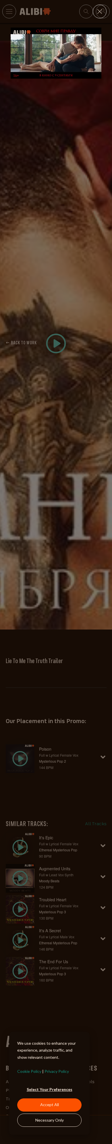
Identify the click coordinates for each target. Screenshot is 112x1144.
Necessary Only (49, 1120)
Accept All (49, 1104)
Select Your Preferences (49, 1089)
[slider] (56, 74)
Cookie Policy (29, 1071)
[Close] (100, 11)
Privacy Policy (57, 1071)
